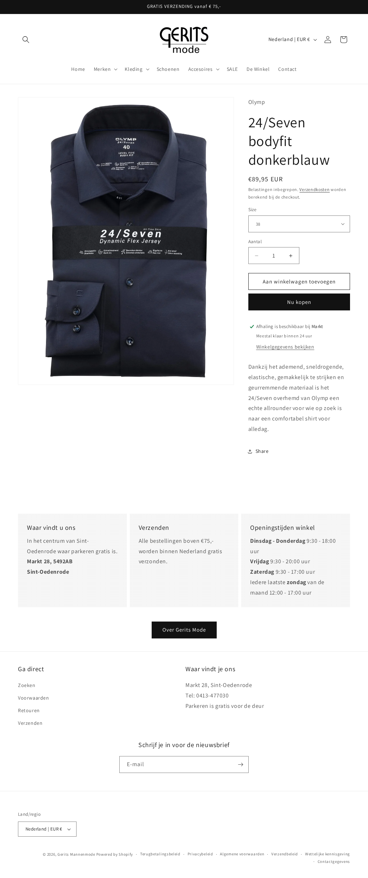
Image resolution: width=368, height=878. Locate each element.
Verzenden (30, 723)
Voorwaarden (33, 698)
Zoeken (27, 685)
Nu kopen (299, 302)
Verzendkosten (314, 189)
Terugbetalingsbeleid (160, 853)
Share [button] (262, 451)
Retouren (29, 710)
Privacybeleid (200, 853)
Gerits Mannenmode (76, 854)
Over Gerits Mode (184, 629)
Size (252, 209)
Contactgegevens (334, 861)
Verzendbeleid (284, 853)
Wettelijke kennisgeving (327, 853)
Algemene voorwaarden (242, 853)
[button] (26, 39)
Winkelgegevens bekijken (285, 347)
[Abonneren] (240, 764)
